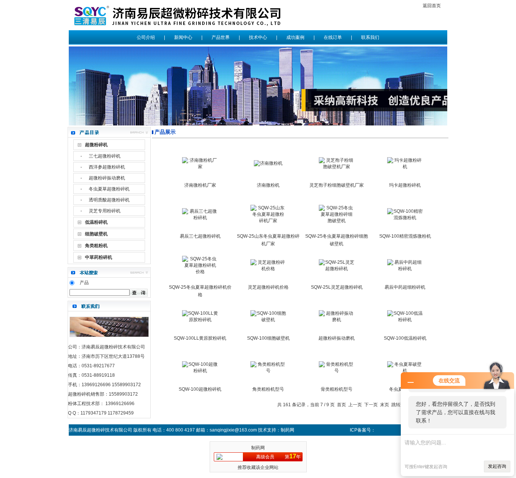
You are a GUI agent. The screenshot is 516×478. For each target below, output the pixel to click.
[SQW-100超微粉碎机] (200, 370)
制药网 (258, 447)
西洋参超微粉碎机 (107, 167)
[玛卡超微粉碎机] (405, 166)
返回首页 (432, 5)
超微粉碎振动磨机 (107, 178)
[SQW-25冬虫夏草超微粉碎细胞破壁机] (337, 220)
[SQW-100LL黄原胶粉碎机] (200, 319)
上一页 (355, 404)
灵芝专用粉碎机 (105, 210)
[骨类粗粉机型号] (337, 370)
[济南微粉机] (268, 163)
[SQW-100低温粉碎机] (405, 319)
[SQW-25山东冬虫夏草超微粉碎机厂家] (268, 220)
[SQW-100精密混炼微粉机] (405, 217)
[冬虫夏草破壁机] (405, 370)
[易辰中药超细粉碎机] (405, 268)
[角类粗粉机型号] (268, 370)
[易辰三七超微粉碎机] (200, 217)
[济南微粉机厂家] (200, 166)
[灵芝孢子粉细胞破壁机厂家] (337, 166)
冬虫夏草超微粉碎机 (109, 189)
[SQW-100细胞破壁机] (268, 319)
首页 (341, 404)
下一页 (371, 404)
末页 (384, 404)
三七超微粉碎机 (105, 156)
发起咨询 (497, 466)
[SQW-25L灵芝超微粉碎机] (337, 268)
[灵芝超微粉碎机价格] (268, 268)
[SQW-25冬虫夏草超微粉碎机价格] (200, 271)
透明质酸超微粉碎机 (109, 200)
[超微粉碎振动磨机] (337, 319)
